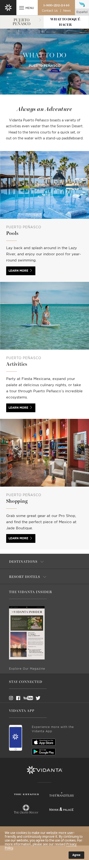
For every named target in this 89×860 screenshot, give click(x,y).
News (67, 10)
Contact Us (50, 10)
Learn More (18, 270)
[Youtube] (26, 698)
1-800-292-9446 (56, 5)
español (82, 12)
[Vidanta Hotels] (44, 770)
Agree (76, 855)
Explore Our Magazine (27, 668)
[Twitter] (33, 698)
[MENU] (21, 8)
